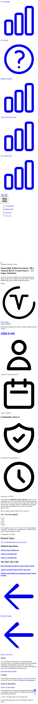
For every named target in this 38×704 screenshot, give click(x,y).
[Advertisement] (19, 239)
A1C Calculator (5, 1)
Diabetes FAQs (8, 209)
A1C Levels (4, 542)
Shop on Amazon (6, 324)
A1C (19, 542)
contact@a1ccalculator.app (27, 680)
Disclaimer (12, 687)
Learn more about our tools (9, 671)
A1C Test (23, 542)
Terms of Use (5, 687)
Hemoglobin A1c (13, 542)
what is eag (8, 333)
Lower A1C (7, 212)
